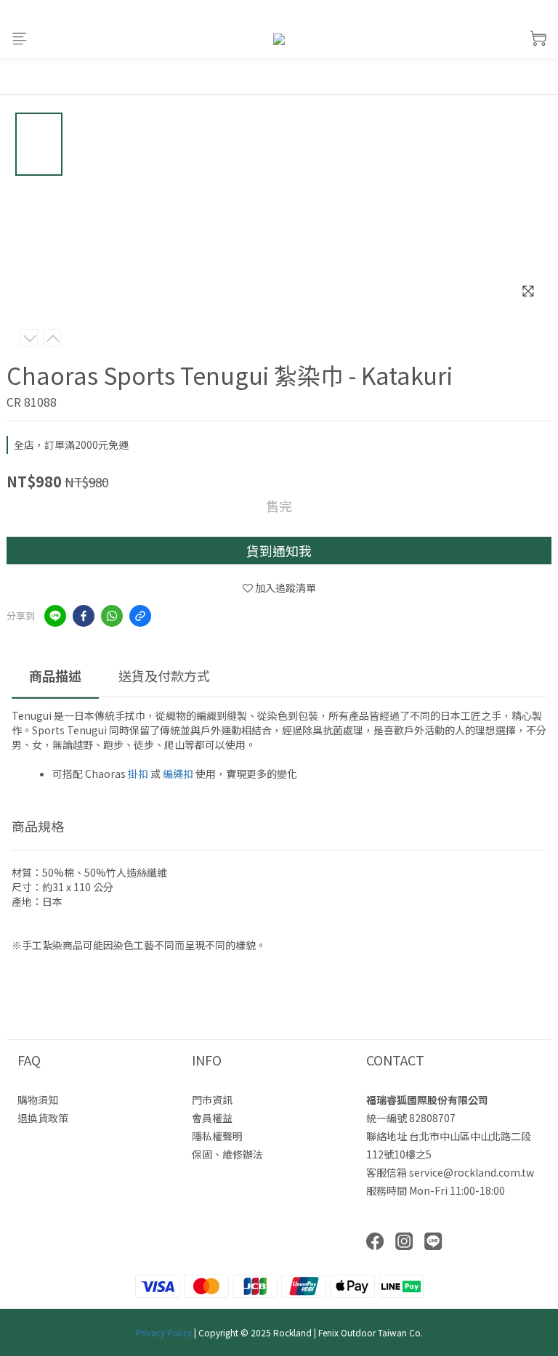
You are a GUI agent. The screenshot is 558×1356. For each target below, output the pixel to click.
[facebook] (83, 616)
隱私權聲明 (217, 1136)
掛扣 (138, 773)
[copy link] (140, 616)
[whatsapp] (112, 616)
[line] (55, 616)
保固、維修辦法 (227, 1154)
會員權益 (212, 1118)
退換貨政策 (42, 1118)
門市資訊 (212, 1099)
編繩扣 (178, 773)
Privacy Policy (164, 1332)
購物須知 (37, 1099)
